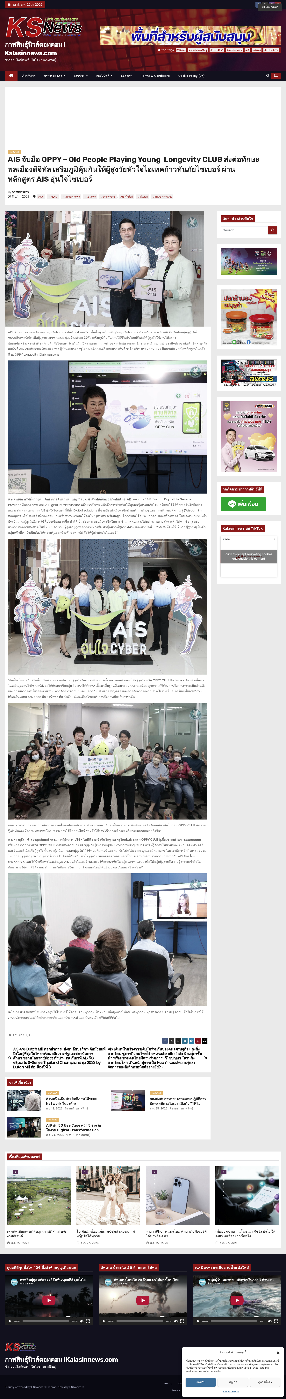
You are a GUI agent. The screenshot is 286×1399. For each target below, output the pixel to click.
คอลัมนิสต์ (103, 76)
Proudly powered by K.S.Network (25, 1387)
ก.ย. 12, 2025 (54, 1108)
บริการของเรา (53, 76)
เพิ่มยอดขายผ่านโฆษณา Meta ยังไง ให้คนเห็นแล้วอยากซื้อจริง (245, 1233)
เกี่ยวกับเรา (29, 76)
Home (168, 1383)
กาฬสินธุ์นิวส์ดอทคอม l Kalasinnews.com (61, 1360)
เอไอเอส (257, 50)
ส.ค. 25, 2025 (159, 1108)
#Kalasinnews (71, 196)
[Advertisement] (143, 120)
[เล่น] (10, 1321)
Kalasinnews (234, 50)
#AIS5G (53, 196)
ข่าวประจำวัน (271, 50)
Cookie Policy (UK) (191, 76)
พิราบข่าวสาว (20, 192)
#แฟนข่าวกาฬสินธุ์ (162, 196)
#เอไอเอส (142, 196)
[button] (278, 1352)
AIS (247, 50)
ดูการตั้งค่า (265, 1382)
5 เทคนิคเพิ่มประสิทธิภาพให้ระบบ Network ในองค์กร (71, 1101)
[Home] (11, 76)
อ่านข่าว (80, 76)
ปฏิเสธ (233, 1382)
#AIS (41, 196)
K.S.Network (76, 1387)
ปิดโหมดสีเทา (270, 7)
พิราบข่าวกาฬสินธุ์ (76, 1108)
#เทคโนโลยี (126, 196)
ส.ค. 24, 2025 (55, 1135)
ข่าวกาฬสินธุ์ (216, 50)
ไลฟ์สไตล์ (15, 1172)
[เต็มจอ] (88, 1321)
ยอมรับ (200, 1382)
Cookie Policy (231, 1391)
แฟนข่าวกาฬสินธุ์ (198, 50)
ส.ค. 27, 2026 (20, 1243)
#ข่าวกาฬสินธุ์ (107, 196)
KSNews (181, 50)
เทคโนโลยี (14, 152)
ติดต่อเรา (126, 76)
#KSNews (90, 196)
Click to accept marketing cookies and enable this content (248, 556)
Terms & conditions (155, 76)
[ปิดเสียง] (82, 1321)
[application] (49, 1300)
